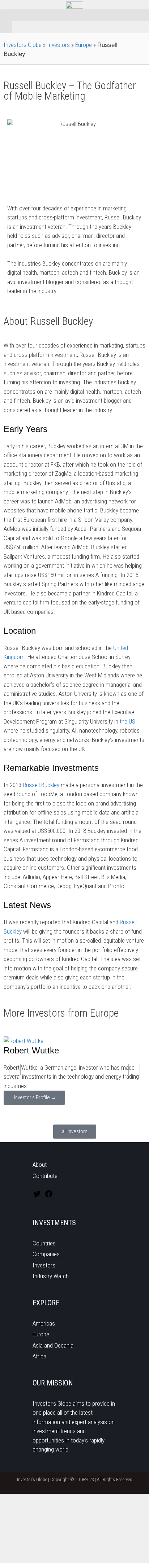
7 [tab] (89, 1113)
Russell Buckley (41, 785)
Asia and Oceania (53, 1345)
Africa (39, 1356)
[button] (74, 15)
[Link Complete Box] (74, 1070)
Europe (83, 44)
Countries (44, 1243)
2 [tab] (52, 1113)
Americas (44, 1323)
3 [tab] (60, 1113)
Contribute (45, 1175)
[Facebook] (48, 1196)
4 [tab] (67, 1113)
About (40, 1164)
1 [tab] (45, 1113)
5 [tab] (74, 1113)
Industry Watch (51, 1276)
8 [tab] (96, 1113)
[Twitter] (37, 1196)
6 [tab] (81, 1113)
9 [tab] (103, 1113)
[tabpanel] (74, 1070)
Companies (46, 1254)
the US (127, 721)
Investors (58, 44)
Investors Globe (23, 44)
